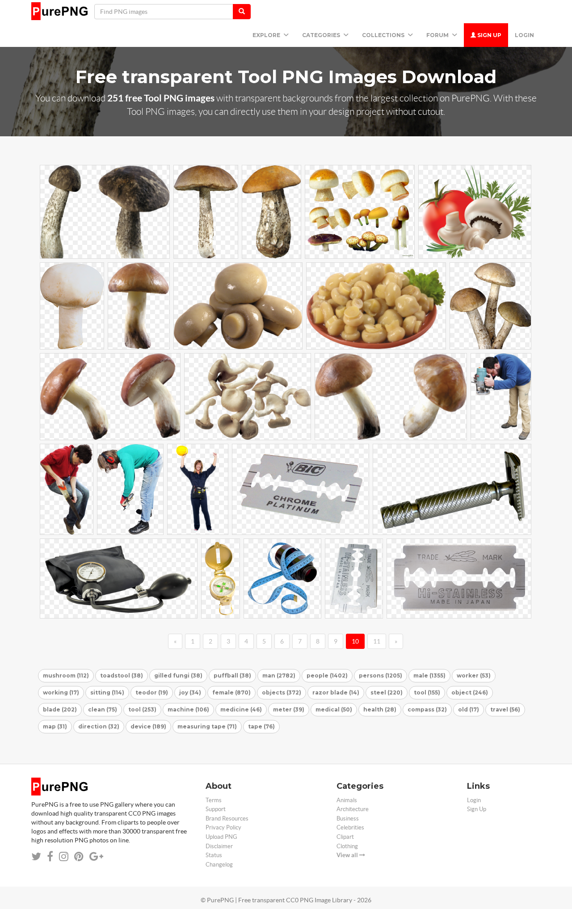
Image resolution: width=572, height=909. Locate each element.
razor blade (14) (335, 692)
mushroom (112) (66, 675)
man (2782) (278, 675)
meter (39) (288, 709)
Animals (346, 800)
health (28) (379, 709)
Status (214, 855)
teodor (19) (151, 692)
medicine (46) (241, 709)
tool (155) (427, 692)
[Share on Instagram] (63, 856)
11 (376, 641)
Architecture (352, 809)
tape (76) (261, 726)
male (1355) (429, 675)
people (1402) (327, 675)
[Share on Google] (96, 856)
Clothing (347, 846)
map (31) (55, 726)
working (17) (61, 692)
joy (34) (190, 692)
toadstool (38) (121, 675)
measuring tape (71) (207, 726)
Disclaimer (219, 846)
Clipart (345, 836)
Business (347, 818)
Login (524, 35)
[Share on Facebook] (50, 856)
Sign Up (488, 35)
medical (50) (333, 709)
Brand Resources (227, 818)
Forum (438, 35)
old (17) (468, 709)
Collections (384, 35)
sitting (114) (107, 692)
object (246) (469, 692)
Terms (214, 800)
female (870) (231, 692)
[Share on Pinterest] (79, 856)
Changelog (219, 864)
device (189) (148, 726)
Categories (321, 35)
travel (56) (505, 709)
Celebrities (350, 827)
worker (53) (474, 675)
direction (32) (98, 726)
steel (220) (386, 692)
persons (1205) (380, 675)
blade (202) (60, 709)
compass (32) (427, 709)
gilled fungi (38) (178, 675)
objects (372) (281, 692)
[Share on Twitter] (36, 856)
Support (216, 809)
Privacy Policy (223, 827)
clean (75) (102, 709)
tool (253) (142, 709)
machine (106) (188, 709)
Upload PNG (221, 836)
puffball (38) (232, 675)
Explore (267, 35)
